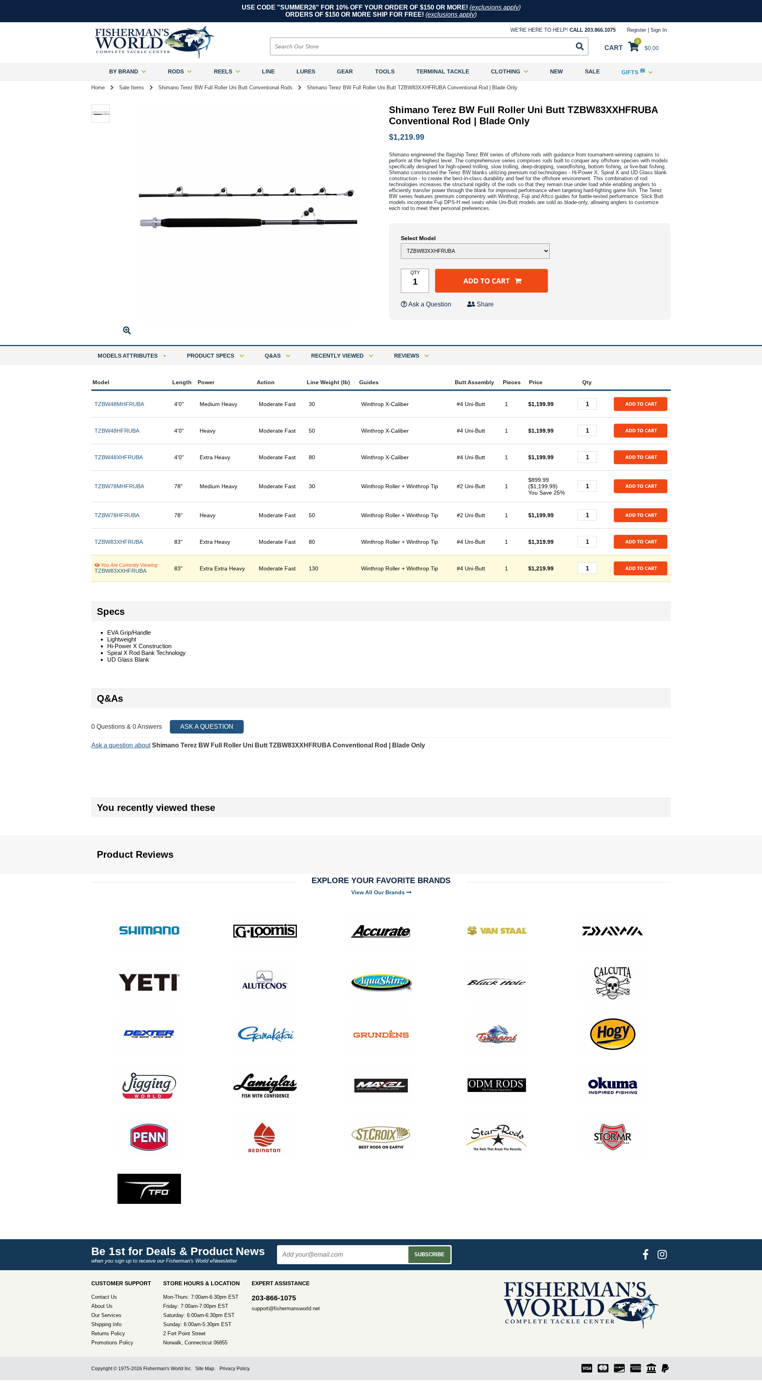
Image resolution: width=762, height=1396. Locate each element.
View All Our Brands (378, 892)
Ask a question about (120, 745)
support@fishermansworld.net (286, 1308)
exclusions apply (495, 7)
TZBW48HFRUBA (116, 430)
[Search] (580, 46)
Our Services (106, 1315)
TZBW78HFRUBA (116, 515)
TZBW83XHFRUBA (118, 542)
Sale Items (131, 87)
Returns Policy (108, 1333)
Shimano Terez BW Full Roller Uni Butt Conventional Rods (225, 87)
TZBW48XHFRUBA (118, 457)
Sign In (658, 30)
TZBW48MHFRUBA (119, 404)
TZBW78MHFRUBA (119, 486)
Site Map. (205, 1368)
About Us (102, 1306)
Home (98, 87)
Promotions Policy (112, 1343)
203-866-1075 (274, 1298)
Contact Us (104, 1297)
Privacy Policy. (234, 1368)
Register (636, 30)
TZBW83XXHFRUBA (120, 571)
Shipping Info (106, 1324)
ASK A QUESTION (206, 726)
